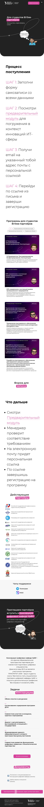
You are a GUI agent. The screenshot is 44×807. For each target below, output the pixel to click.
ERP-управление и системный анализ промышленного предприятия (20, 290)
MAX (21, 593)
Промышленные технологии (15, 231)
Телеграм (24, 589)
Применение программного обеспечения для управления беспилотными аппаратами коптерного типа (22, 325)
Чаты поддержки (22, 583)
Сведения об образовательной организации (14, 803)
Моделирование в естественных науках (23, 228)
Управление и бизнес (30, 231)
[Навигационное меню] (41, 2)
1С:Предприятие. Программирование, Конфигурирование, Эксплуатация (20, 257)
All (10, 228)
